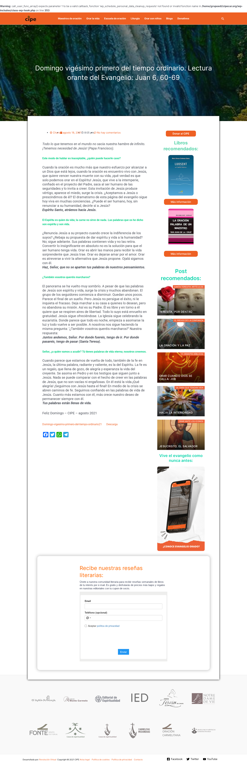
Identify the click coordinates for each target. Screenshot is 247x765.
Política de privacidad (122, 759)
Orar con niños (152, 18)
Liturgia (135, 18)
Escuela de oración (115, 18)
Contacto (138, 759)
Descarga (112, 424)
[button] (222, 18)
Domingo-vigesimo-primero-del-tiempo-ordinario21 (72, 424)
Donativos (183, 18)
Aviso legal (85, 759)
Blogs (169, 18)
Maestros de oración (70, 18)
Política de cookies (101, 759)
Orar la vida (92, 18)
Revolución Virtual (47, 759)
